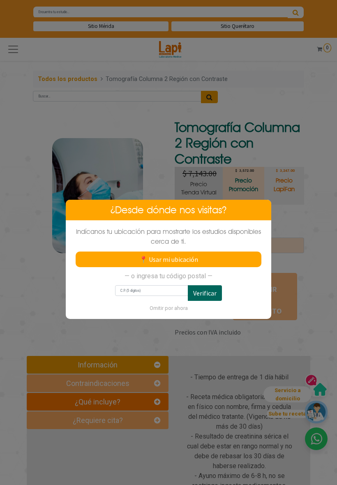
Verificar (205, 293)
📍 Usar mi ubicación (168, 259)
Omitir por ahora (169, 308)
